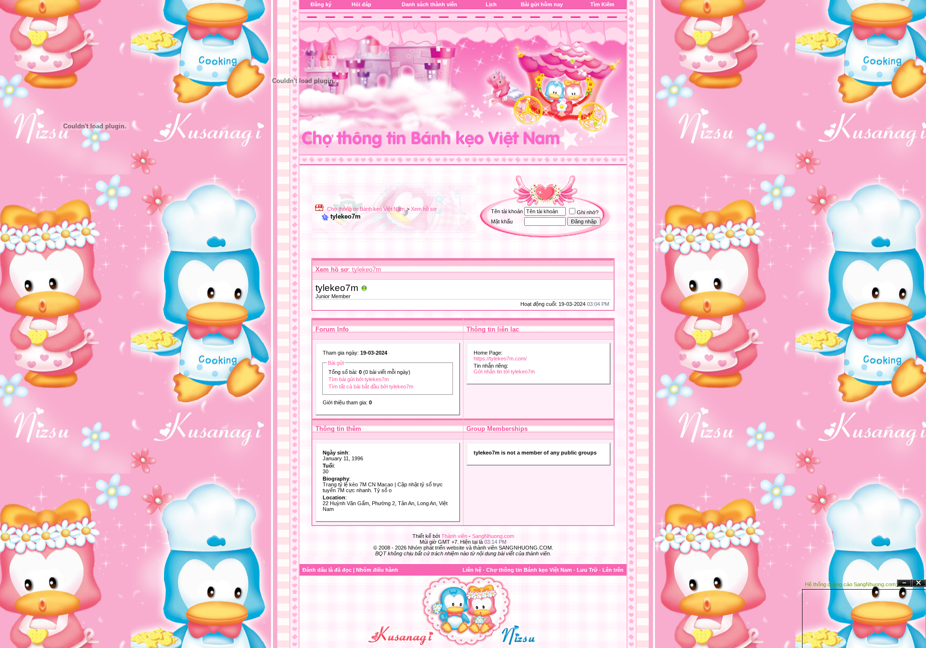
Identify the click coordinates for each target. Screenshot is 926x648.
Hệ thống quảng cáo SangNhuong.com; (851, 584)
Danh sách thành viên (429, 4)
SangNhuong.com (493, 536)
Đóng (919, 583)
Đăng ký (321, 4)
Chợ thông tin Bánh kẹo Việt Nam (366, 209)
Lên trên (613, 570)
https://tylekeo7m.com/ (500, 358)
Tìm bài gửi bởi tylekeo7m (358, 379)
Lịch (491, 4)
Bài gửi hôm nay (542, 4)
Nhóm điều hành (377, 570)
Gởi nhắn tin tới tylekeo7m (504, 371)
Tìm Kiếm (602, 4)
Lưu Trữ (587, 570)
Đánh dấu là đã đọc (327, 570)
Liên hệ (472, 570)
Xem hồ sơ (423, 209)
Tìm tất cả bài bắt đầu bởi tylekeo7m (370, 386)
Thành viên (454, 536)
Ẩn (904, 583)
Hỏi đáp (361, 4)
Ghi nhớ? (588, 212)
